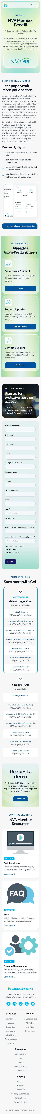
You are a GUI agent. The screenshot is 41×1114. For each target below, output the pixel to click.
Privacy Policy (20, 1098)
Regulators (10, 1043)
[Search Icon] (31, 5)
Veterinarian (11, 1031)
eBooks (20, 1062)
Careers (20, 1085)
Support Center (20, 1054)
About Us (20, 1081)
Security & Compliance (20, 1094)
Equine (11, 1023)
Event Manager (11, 1039)
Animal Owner (11, 1035)
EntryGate (30, 1027)
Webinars (20, 1070)
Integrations (30, 1031)
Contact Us (20, 1089)
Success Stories (20, 1066)
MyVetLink (30, 1023)
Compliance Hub (30, 1019)
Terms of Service (20, 1102)
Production (10, 1027)
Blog (20, 1058)
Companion (11, 1019)
